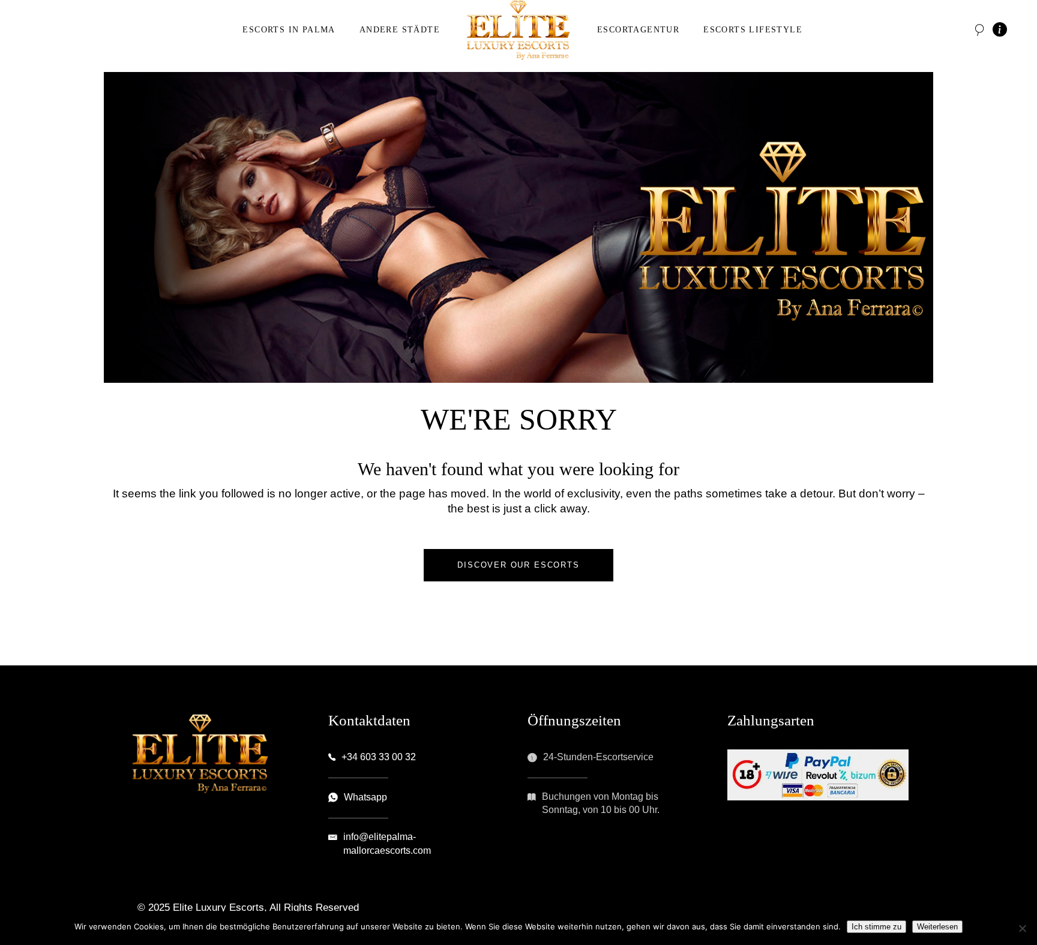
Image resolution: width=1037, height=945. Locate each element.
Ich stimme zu (876, 926)
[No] (1022, 928)
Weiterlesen (937, 926)
